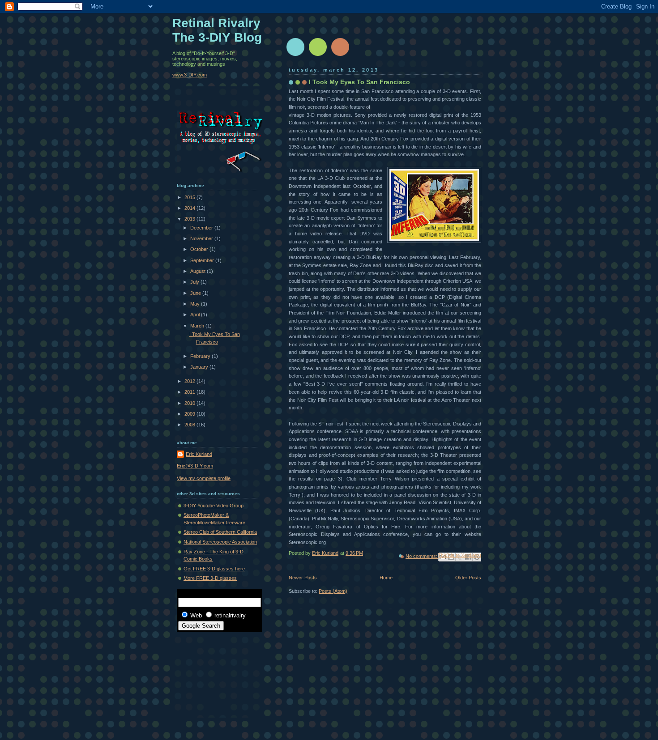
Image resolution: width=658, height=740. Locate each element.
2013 (190, 218)
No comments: (422, 556)
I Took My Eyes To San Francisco (359, 81)
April (195, 314)
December (202, 227)
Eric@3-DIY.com (195, 465)
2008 (190, 424)
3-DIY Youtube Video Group (214, 505)
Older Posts (468, 577)
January (199, 367)
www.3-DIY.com (189, 74)
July (195, 282)
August (198, 271)
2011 (190, 392)
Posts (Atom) (333, 591)
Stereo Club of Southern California (220, 532)
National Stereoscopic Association (220, 541)
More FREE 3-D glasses (210, 578)
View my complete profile (204, 478)
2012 (190, 381)
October (199, 249)
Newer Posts (303, 577)
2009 (190, 414)
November (202, 238)
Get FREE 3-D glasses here (214, 568)
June (196, 293)
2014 (190, 208)
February (201, 356)
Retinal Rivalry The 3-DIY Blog (217, 30)
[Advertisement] (217, 670)
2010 (190, 403)
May (195, 303)
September (202, 260)
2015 (190, 197)
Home (386, 577)
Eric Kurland (199, 454)
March (197, 325)
